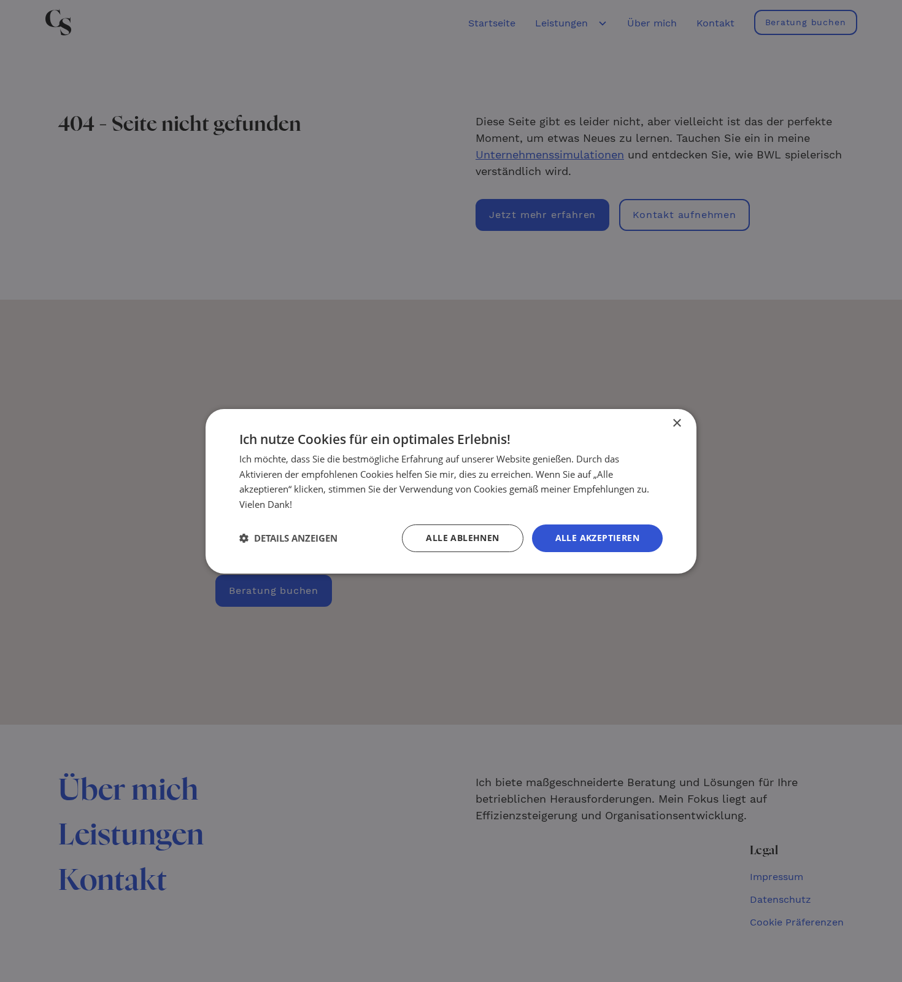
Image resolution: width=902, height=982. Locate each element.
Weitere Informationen (342, 504)
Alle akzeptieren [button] (597, 538)
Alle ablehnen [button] (462, 538)
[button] (288, 538)
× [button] (676, 422)
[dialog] (451, 491)
